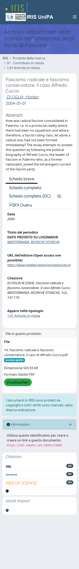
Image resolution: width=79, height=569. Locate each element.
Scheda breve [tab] (21, 178)
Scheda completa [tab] (25, 187)
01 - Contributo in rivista (25, 63)
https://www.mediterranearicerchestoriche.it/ (39, 265)
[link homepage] (14, 7)
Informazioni (19, 424)
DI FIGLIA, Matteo (22, 96)
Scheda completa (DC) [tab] (30, 195)
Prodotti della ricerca (29, 58)
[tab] (59, 196)
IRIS (5, 58)
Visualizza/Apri (18, 382)
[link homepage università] (29, 17)
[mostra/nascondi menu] (75, 17)
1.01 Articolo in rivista (23, 68)
